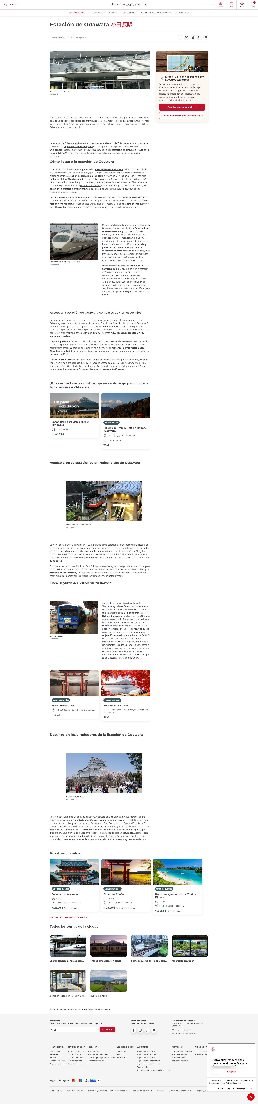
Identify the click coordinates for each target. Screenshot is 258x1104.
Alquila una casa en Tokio (146, 1054)
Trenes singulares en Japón (106, 961)
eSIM (119, 1054)
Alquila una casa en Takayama (148, 1064)
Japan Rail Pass (93, 1051)
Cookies (160, 1090)
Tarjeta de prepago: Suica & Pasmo (101, 1058)
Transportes (96, 13)
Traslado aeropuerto (96, 1061)
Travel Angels (142, 1067)
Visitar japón (76, 13)
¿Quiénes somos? (56, 1051)
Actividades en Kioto (179, 1058)
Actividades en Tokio (179, 1054)
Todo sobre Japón (201, 1051)
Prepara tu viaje (201, 1054)
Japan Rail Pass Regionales (98, 1054)
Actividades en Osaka (180, 1061)
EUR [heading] (209, 5)
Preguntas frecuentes (58, 1064)
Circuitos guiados (61, 889)
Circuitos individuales (76, 1058)
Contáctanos (56, 1090)
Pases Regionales (61, 700)
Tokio (105, 172)
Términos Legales (75, 1090)
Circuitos (113, 13)
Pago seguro (202, 1090)
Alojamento (129, 13)
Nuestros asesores (75, 1064)
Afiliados (53, 1058)
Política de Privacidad (142, 1090)
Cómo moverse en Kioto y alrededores (68, 996)
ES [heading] (201, 5)
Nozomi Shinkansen (90, 185)
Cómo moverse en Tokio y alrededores (149, 961)
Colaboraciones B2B (57, 1061)
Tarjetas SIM (121, 1051)
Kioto (142, 197)
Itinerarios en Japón (183, 961)
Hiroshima (123, 172)
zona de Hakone (58, 569)
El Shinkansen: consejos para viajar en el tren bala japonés (68, 961)
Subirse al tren (98, 996)
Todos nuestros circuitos (77, 1051)
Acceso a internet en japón (156, 13)
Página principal (56, 1009)
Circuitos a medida (75, 1061)
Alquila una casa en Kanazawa (148, 1061)
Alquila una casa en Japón (146, 1051)
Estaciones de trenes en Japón (81, 1009)
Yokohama (107, 288)
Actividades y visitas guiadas (182, 1051)
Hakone (66, 1009)
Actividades (182, 13)
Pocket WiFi (121, 1058)
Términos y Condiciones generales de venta (107, 1090)
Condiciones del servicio (180, 1090)
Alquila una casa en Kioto (146, 1058)
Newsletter (54, 1054)
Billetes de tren (112, 422)
